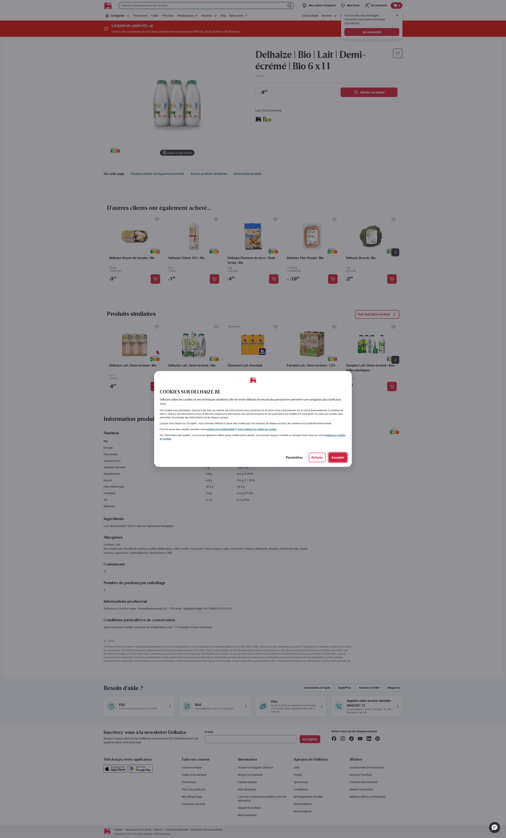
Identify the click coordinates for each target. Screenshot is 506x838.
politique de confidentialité (220, 429)
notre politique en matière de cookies (257, 429)
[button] (494, 827)
